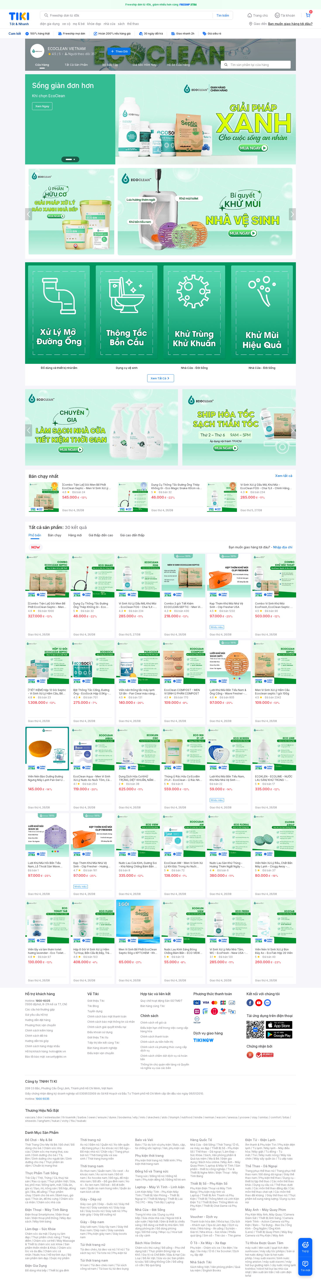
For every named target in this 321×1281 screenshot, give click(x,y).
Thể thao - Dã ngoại (208, 1151)
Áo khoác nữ (109, 1148)
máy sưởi (251, 1247)
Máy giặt (257, 1151)
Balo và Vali (144, 1140)
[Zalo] (267, 1002)
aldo (164, 1117)
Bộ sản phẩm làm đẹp (48, 1256)
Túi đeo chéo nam (102, 1265)
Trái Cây (30, 1177)
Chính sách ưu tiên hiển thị (156, 1041)
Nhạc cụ (164, 1232)
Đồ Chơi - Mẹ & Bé (38, 1140)
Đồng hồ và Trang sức (151, 1171)
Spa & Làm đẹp (216, 1225)
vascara (30, 1117)
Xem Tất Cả (158, 378)
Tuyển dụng (94, 1011)
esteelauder (52, 1117)
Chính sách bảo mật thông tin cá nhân (111, 1021)
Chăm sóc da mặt (36, 1233)
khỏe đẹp (94, 24)
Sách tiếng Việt (199, 1267)
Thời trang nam (91, 1166)
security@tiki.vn (56, 1056)
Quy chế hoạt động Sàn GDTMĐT (161, 1000)
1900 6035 (42, 1098)
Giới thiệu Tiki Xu (97, 1037)
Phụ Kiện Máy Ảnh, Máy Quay (263, 1214)
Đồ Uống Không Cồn (158, 1261)
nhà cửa (109, 24)
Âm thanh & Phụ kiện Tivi (260, 1144)
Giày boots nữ (95, 1211)
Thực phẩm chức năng (46, 1237)
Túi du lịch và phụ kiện (157, 1144)
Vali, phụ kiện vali (174, 1148)
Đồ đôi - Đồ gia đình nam (108, 1181)
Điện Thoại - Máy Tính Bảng (46, 1210)
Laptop (170, 1202)
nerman (209, 1117)
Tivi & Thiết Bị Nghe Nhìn (212, 1170)
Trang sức (141, 1176)
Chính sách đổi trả (36, 1035)
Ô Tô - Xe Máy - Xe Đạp (208, 1243)
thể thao (133, 24)
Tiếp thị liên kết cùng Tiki (103, 1042)
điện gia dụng (50, 24)
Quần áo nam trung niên (103, 1188)
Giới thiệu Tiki (95, 1000)
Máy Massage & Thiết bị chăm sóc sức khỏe (50, 1242)
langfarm (44, 1120)
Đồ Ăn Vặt (149, 1258)
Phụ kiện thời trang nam (158, 1162)
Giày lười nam (88, 1226)
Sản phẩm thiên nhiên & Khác (47, 1246)
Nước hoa (39, 1254)
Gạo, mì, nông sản (45, 1188)
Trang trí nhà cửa (145, 1214)
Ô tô (211, 1251)
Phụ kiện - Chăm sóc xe (205, 1247)
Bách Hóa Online (148, 1243)
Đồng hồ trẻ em (176, 1179)
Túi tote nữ (103, 1253)
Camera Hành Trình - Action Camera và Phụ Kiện (269, 1221)
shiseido (30, 1120)
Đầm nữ (94, 1144)
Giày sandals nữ (102, 1207)
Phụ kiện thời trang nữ (148, 1160)
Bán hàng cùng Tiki (152, 1006)
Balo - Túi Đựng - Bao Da (268, 1225)
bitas (286, 1117)
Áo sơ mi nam (104, 1174)
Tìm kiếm (222, 15)
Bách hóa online (209, 1162)
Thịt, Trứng (45, 1177)
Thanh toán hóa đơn (202, 1221)
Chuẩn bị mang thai (45, 1165)
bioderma (125, 1117)
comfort (276, 1117)
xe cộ (66, 24)
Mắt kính (169, 1160)
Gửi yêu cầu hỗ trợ (36, 1014)
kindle (198, 1117)
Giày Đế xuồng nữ (105, 1214)
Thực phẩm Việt (58, 1181)
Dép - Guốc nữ (107, 1204)
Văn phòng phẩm (222, 1267)
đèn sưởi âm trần (263, 1272)
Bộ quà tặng (153, 1265)
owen (92, 1117)
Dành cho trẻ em (43, 1195)
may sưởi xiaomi (264, 1258)
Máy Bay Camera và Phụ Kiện (269, 1233)
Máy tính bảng (42, 1221)
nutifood (186, 1117)
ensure (102, 1117)
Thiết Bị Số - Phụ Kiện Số (208, 1183)
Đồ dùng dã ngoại (270, 1174)
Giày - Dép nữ (90, 1199)
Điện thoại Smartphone (39, 1214)
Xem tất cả (283, 476)
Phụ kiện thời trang (149, 1155)
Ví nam (84, 1265)
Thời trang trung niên (101, 1158)
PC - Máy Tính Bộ (153, 1202)
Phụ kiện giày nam (99, 1233)
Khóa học (223, 1221)
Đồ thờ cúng (149, 1232)
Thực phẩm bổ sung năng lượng (270, 1197)
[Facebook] (250, 1002)
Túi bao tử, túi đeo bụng (114, 1268)
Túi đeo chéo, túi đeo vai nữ (97, 1249)
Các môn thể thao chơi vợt (269, 1190)
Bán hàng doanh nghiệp (102, 1048)
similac (263, 1117)
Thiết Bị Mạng (157, 1198)
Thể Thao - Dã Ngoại (261, 1166)
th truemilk (69, 1117)
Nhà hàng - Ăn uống (210, 1228)
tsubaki (81, 1120)
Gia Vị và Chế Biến (153, 1254)
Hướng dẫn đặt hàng (37, 1020)
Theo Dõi (122, 51)
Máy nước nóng (269, 1155)
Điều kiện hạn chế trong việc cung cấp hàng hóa (164, 1029)
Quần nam (104, 1170)
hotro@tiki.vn (57, 1051)
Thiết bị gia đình (59, 1270)
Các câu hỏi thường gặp (40, 1009)
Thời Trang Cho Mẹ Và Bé (41, 1144)
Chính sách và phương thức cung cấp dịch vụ (163, 1048)
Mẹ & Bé (214, 1158)
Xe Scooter (224, 1251)
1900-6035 (43, 1000)
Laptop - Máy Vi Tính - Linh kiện (160, 1187)
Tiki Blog (93, 1006)
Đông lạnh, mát (51, 1184)
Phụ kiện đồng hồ (153, 1179)
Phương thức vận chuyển (40, 1025)
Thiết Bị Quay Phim (267, 1232)
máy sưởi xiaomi (273, 1261)
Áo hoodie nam (97, 1177)
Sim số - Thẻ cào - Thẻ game (222, 1235)
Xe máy (202, 1251)
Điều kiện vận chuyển (100, 1053)
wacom (221, 1117)
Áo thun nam (88, 1170)
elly (135, 1117)
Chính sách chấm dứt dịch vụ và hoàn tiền (163, 1057)
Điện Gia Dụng (36, 1265)
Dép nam (100, 1230)
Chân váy (107, 1151)
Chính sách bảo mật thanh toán (106, 1016)
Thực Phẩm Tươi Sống (41, 1173)
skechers (154, 1117)
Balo (138, 1144)
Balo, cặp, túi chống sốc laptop (160, 1146)
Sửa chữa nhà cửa (153, 1218)
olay (254, 1117)
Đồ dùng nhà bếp (36, 1270)
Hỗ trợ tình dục (57, 1254)
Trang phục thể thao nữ (259, 1170)
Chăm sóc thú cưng (147, 1247)
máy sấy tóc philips (272, 1251)
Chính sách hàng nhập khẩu (42, 1046)
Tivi (254, 1155)
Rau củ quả (39, 1181)
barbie (82, 1117)
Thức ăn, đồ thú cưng (45, 1198)
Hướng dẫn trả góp (37, 1041)
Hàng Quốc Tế (201, 1140)
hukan (56, 1120)
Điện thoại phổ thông (45, 1218)
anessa (232, 1117)
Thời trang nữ (90, 1140)
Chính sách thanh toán (154, 1036)
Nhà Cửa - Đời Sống (150, 1210)
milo (142, 1117)
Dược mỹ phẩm (59, 1258)
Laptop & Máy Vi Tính (219, 1165)
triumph (174, 1117)
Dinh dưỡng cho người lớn (48, 1158)
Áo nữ (83, 1144)
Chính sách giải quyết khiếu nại (106, 1027)
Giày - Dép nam (92, 1222)
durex (112, 1117)
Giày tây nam (107, 1226)
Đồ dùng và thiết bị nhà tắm (161, 1225)
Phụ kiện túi (119, 1253)
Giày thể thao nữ (277, 1195)
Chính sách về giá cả (153, 1022)
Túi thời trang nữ (92, 1244)
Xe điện (227, 1247)
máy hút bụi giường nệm (268, 1263)
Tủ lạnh (257, 1148)
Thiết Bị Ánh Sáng (270, 1218)
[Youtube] (258, 1002)
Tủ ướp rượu (285, 1158)
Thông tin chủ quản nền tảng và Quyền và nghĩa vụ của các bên (164, 1066)
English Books (212, 1270)
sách (121, 24)
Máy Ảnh (278, 1235)
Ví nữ (120, 1249)
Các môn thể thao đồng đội (270, 1188)
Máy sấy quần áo (264, 1158)
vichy (65, 1120)
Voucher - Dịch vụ (203, 1217)
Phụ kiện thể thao (270, 1177)
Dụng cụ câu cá (263, 1184)
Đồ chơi (64, 1144)
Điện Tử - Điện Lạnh (260, 1140)
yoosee (245, 1117)
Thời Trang (224, 1144)
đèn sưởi (264, 1247)
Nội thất (153, 1221)
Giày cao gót (88, 1204)
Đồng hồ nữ (157, 1176)
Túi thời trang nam (94, 1260)
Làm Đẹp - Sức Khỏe (40, 1229)
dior (39, 1117)
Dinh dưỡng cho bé (45, 1155)
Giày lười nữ (113, 1211)
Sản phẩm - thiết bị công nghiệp (215, 1167)
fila (73, 1120)
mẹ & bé (79, 24)
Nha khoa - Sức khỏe (213, 1232)
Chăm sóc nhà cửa (48, 1202)
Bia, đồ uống (39, 1191)
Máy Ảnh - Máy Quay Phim (265, 1210)
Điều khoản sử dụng (99, 1032)
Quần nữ (106, 1144)
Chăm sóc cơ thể (44, 1240)
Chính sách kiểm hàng (39, 1030)
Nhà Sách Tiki (201, 1262)
